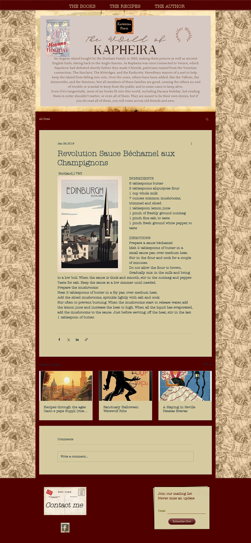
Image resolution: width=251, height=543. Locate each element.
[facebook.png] (65, 527)
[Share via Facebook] (59, 339)
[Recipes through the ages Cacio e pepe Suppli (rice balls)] (65, 386)
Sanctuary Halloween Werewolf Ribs (121, 409)
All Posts (44, 119)
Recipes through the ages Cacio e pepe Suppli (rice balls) (65, 409)
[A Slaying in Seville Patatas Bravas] (185, 386)
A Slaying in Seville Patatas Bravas (179, 409)
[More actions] (191, 143)
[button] (125, 61)
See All (207, 364)
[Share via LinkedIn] (77, 339)
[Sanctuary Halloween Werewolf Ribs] (125, 386)
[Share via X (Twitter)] (68, 339)
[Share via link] (86, 339)
